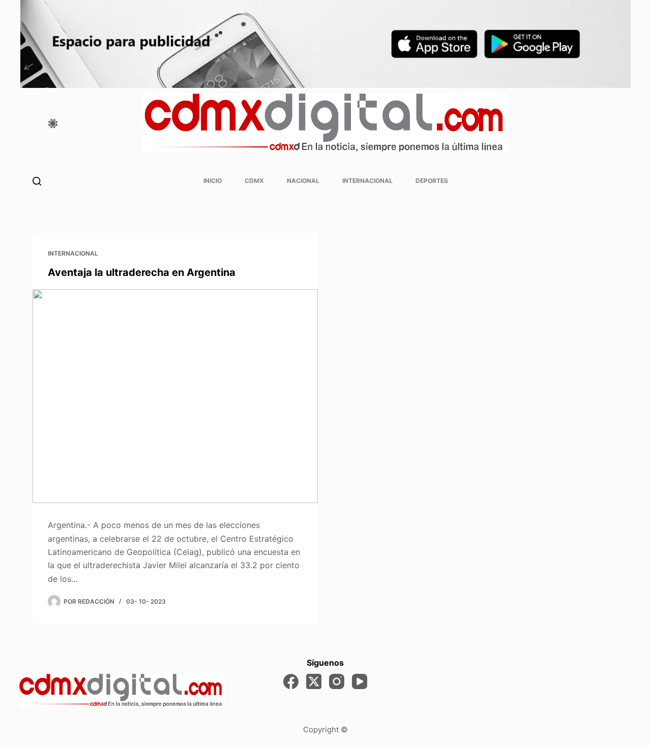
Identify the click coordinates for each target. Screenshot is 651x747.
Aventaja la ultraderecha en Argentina (141, 272)
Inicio (212, 180)
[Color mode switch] (53, 123)
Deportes (432, 180)
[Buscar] (37, 181)
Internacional (367, 180)
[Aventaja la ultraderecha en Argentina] (175, 396)
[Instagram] (336, 681)
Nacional (303, 180)
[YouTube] (359, 681)
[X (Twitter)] (313, 681)
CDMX (254, 180)
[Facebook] (291, 681)
